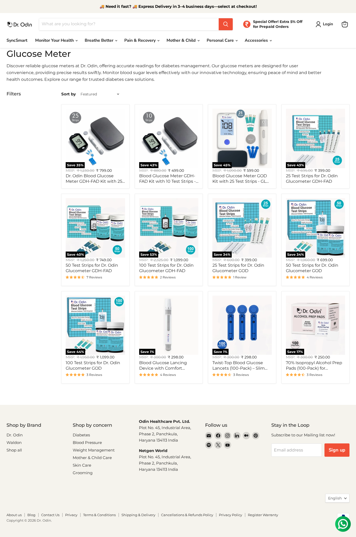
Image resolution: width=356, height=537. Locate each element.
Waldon (14, 442)
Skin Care (82, 465)
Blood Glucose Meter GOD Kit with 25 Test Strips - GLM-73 (242, 181)
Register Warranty (263, 515)
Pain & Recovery (140, 40)
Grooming (83, 472)
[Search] (226, 24)
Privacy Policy (230, 515)
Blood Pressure (87, 442)
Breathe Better (99, 40)
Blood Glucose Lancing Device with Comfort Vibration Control (163, 368)
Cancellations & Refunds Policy (187, 515)
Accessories (257, 40)
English (335, 498)
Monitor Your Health (55, 40)
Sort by (68, 94)
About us (14, 515)
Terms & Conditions (99, 515)
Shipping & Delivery (138, 515)
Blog (31, 515)
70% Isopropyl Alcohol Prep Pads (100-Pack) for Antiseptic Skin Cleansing (314, 368)
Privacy (71, 515)
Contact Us (50, 515)
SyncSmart (17, 40)
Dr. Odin (15, 434)
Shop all (14, 450)
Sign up (337, 450)
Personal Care (221, 40)
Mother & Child (182, 40)
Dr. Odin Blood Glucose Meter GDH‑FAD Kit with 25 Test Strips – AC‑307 (94, 181)
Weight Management (94, 450)
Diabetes (81, 434)
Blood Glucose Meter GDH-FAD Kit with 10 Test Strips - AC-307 (167, 181)
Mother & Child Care (92, 457)
